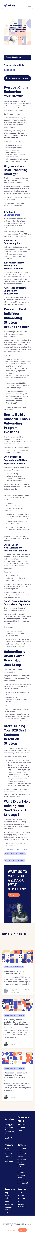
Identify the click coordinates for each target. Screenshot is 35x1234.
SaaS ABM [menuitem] (22, 1148)
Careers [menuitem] (21, 1196)
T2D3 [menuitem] (20, 1131)
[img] (23, 78)
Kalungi (8, 819)
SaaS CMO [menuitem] (22, 1159)
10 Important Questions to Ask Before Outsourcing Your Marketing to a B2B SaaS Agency (16, 1022)
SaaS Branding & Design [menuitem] (22, 1154)
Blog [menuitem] (6, 1193)
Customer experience (14, 854)
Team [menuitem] (20, 1193)
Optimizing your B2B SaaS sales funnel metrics (14, 972)
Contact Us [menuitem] (22, 1199)
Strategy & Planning (14, 860)
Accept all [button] (22, 1230)
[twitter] (11, 70)
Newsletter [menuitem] (9, 1204)
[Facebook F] (11, 1138)
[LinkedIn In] (6, 1138)
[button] (7, 78)
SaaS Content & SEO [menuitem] (21, 1164)
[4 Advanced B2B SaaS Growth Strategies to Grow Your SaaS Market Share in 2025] (17, 1058)
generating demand (11, 103)
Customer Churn (12, 214)
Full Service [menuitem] (22, 1124)
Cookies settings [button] (12, 1230)
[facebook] (5, 70)
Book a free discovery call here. (16, 849)
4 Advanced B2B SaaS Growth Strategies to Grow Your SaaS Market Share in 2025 (15, 1075)
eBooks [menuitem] (7, 1201)
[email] (13, 70)
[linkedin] (8, 70)
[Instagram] (8, 1138)
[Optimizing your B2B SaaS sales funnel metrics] (17, 956)
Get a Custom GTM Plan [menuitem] (21, 1204)
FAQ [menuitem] (6, 1213)
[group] (17, 78)
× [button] (31, 1219)
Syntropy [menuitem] (21, 1128)
